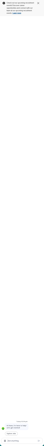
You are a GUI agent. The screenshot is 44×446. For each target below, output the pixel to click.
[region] (22, 222)
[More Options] (5, 441)
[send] (39, 440)
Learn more (16, 13)
